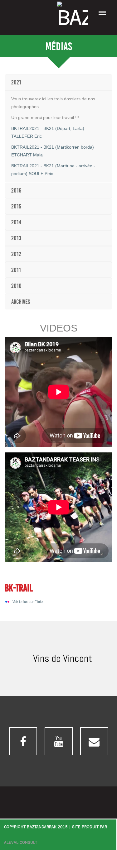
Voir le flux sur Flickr (27, 602)
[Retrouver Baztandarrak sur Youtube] (59, 741)
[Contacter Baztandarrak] (94, 741)
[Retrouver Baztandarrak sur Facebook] (23, 741)
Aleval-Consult (20, 843)
